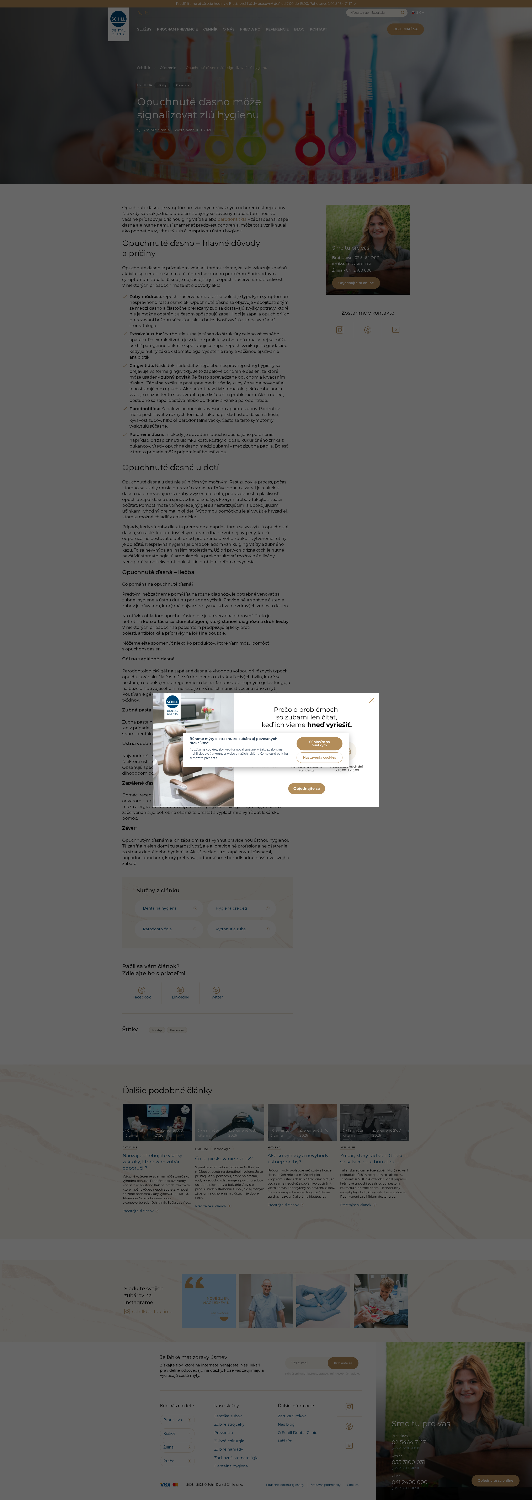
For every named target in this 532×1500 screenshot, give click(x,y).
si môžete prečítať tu (204, 758)
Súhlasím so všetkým (319, 743)
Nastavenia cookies (319, 758)
